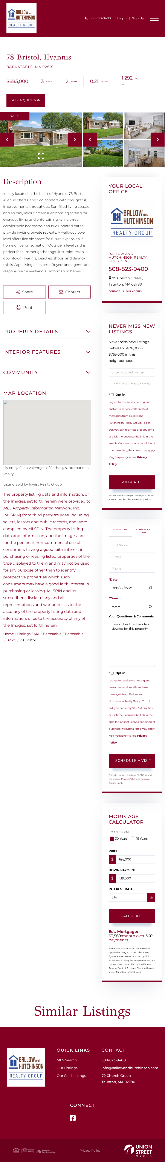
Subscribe (132, 482)
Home (8, 634)
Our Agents (134, 291)
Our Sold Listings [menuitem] (71, 1076)
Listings (24, 634)
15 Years (142, 838)
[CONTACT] (25, 100)
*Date (113, 579)
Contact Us (116, 291)
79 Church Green (118, 1079)
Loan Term (119, 832)
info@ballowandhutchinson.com (129, 1068)
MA (37, 634)
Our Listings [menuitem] (67, 1068)
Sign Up (138, 18)
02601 (11, 640)
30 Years (121, 838)
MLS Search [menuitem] (67, 1060)
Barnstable (52, 634)
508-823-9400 (100, 18)
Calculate (132, 916)
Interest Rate (121, 889)
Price (113, 851)
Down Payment (122, 870)
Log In (122, 18)
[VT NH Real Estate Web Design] (138, 1151)
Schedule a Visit (143, 531)
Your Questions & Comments (131, 616)
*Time (113, 598)
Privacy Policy (128, 779)
